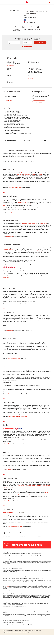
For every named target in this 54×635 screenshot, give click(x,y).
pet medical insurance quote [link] (15, 526)
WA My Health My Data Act (8, 630)
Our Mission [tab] (27, 140)
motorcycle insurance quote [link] (14, 212)
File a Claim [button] (9, 100)
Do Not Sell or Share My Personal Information (33, 630)
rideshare (39, 174)
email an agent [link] (9, 236)
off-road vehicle (43, 223)
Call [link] (3, 236)
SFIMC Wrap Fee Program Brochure (28, 494)
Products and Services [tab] (10, 140)
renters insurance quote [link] (14, 303)
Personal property (37, 250)
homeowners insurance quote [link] (15, 264)
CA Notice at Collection (19, 630)
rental (33, 174)
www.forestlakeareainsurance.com (15, 77)
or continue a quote (27, 46)
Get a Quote (40, 42)
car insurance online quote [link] (14, 187)
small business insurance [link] (14, 358)
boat (37, 223)
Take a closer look (7, 387)
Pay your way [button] (39, 102)
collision (19, 174)
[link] (23, 29)
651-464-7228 (31, 78)
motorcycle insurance (31, 203)
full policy (7, 586)
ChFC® (25, 15)
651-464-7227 (31, 77)
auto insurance (23, 172)
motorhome (24, 223)
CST (36, 68)
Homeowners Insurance (8, 249)
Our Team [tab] (43, 140)
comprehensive (26, 174)
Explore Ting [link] (6, 277)
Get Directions (10, 65)
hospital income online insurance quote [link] (17, 416)
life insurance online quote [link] (14, 393)
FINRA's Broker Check (22, 485)
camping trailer (31, 223)
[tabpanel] (27, 70)
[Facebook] (25, 20)
